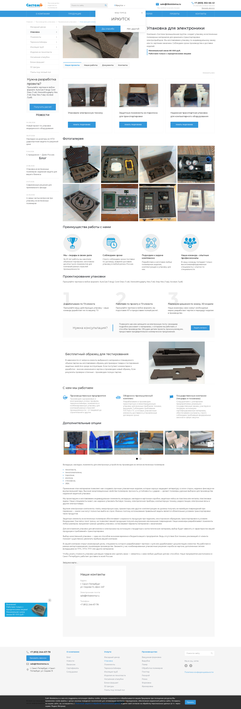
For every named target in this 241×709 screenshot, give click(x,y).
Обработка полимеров (152, 668)
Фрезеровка (147, 686)
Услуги (107, 652)
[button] (137, 459)
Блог (69, 657)
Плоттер (145, 672)
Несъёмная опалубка (113, 679)
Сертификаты (73, 668)
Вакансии (71, 664)
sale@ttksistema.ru (170, 4)
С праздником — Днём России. (40, 155)
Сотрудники (72, 672)
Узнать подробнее (81, 124)
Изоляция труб (111, 672)
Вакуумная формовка (151, 657)
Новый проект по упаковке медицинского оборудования (39, 127)
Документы (108, 65)
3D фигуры (109, 686)
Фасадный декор (112, 657)
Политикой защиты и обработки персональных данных (98, 703)
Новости (70, 661)
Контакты (123, 65)
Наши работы (91, 65)
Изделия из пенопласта (115, 675)
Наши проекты (72, 65)
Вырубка (146, 661)
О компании (73, 652)
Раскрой (146, 675)
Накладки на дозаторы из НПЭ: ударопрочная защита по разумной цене (42, 141)
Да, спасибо (108, 29)
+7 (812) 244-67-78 (89, 604)
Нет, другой (133, 29)
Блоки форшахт (111, 683)
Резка (144, 679)
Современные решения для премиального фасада (39, 186)
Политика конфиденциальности (199, 672)
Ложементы (109, 664)
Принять (190, 702)
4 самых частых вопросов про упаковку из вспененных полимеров (39, 201)
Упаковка (108, 661)
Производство (149, 652)
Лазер (144, 664)
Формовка (146, 683)
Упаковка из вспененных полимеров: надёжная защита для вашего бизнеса (41, 171)
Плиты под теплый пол (114, 690)
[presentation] (67, 444)
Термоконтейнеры (112, 668)
